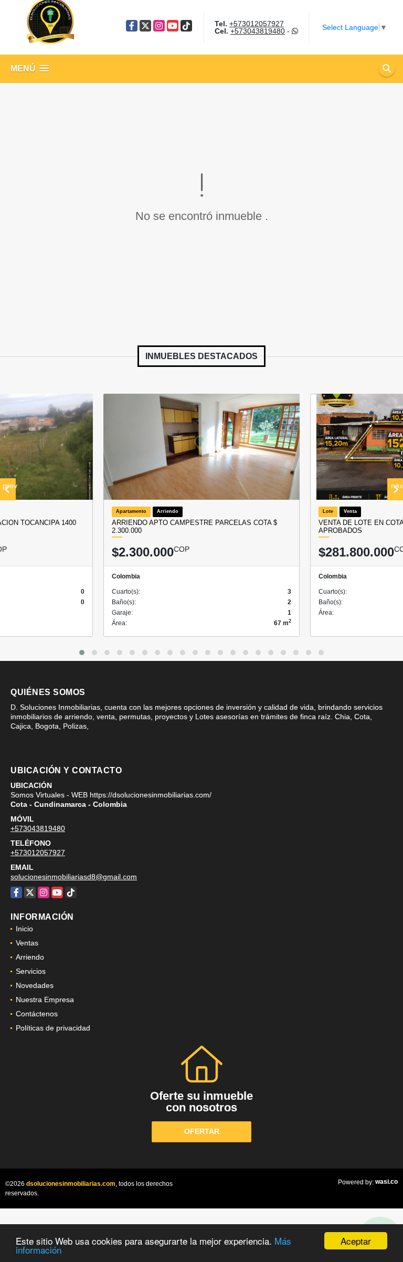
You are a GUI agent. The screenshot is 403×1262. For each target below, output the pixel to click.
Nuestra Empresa (45, 999)
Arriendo (30, 957)
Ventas (27, 943)
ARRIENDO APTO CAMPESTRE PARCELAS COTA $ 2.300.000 (194, 527)
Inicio (24, 928)
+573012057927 (256, 23)
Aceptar (356, 1240)
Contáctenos (37, 1013)
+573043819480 (257, 31)
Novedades (35, 985)
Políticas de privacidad (53, 1028)
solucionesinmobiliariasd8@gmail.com (73, 876)
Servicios (31, 971)
